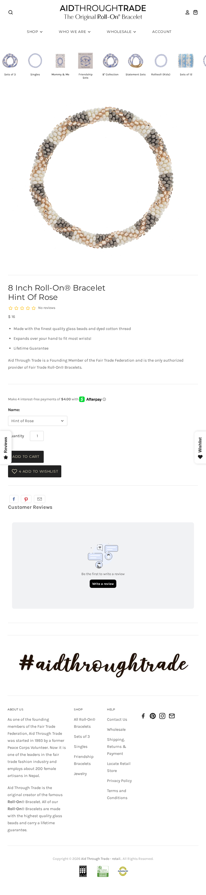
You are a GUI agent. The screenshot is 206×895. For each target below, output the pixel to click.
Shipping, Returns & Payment (116, 746)
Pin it (26, 499)
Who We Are (73, 31)
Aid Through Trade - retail (100, 859)
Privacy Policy (119, 780)
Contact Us (117, 719)
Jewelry (80, 773)
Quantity (16, 435)
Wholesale (120, 31)
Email (39, 499)
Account (162, 31)
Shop (33, 31)
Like (13, 499)
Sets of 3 (82, 736)
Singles (80, 746)
